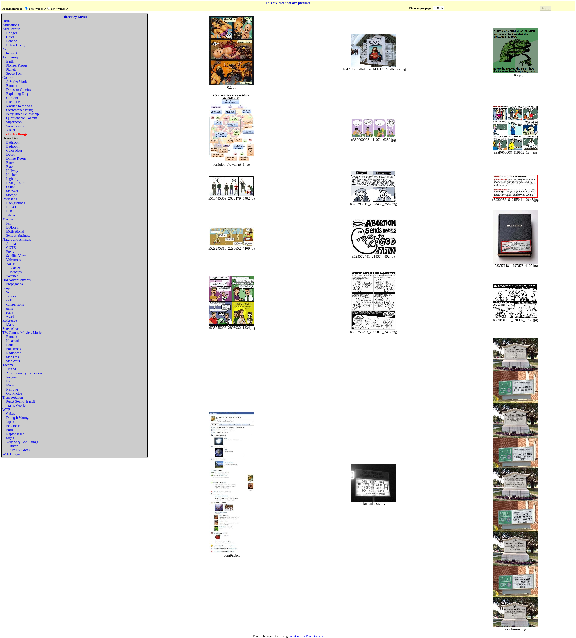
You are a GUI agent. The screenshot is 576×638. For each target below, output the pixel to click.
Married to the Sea (19, 106)
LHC (10, 211)
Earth (10, 61)
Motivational (15, 231)
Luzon (10, 381)
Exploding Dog (17, 94)
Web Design (11, 454)
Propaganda (14, 284)
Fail (8, 223)
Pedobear (12, 426)
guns (9, 308)
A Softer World (17, 81)
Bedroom (12, 146)
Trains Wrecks (16, 405)
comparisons (15, 304)
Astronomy (10, 57)
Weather (12, 276)
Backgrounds (15, 203)
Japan (10, 422)
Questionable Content (21, 118)
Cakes (10, 414)
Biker (14, 446)
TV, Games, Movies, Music (22, 333)
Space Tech (14, 73)
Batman (11, 86)
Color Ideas (14, 150)
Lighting (12, 179)
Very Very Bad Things (22, 442)
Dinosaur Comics (18, 90)
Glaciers (15, 268)
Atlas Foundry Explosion (24, 373)
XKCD (11, 130)
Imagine (12, 377)
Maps (10, 324)
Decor (10, 154)
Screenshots (10, 328)
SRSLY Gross (20, 450)
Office (10, 187)
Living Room (15, 183)
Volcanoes (13, 260)
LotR (10, 345)
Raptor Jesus (15, 434)
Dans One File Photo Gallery (305, 636)
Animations (10, 25)
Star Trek (12, 357)
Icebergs (16, 272)
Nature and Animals (16, 239)
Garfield (12, 98)
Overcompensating (19, 110)
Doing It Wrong (17, 418)
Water (10, 264)
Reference (9, 320)
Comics (7, 77)
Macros (7, 219)
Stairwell (12, 191)
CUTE (11, 247)
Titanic (11, 215)
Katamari (12, 341)
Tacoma (8, 365)
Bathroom (13, 142)
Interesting (9, 199)
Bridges (11, 33)
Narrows (12, 389)
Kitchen (11, 175)
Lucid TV (13, 102)
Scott (9, 292)
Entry (10, 162)
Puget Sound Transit (20, 401)
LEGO (11, 207)
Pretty (10, 252)
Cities (10, 37)
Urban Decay (15, 45)
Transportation (12, 397)
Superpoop (14, 122)
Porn (9, 430)
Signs (10, 438)
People (7, 288)
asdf (9, 300)
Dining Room (16, 158)
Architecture (11, 29)
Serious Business (18, 235)
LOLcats (12, 227)
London (11, 41)
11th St (11, 369)
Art (4, 49)
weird (10, 316)
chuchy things (16, 134)
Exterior (12, 166)
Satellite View (16, 256)
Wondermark (15, 126)
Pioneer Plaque (16, 65)
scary (10, 312)
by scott (11, 53)
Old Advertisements (16, 280)
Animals (12, 243)
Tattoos (11, 296)
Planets (11, 69)
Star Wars (13, 361)
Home (6, 21)
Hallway (12, 171)
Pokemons (13, 349)
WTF (6, 409)
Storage (11, 195)
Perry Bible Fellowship (22, 114)
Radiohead (13, 353)
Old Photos (14, 393)
